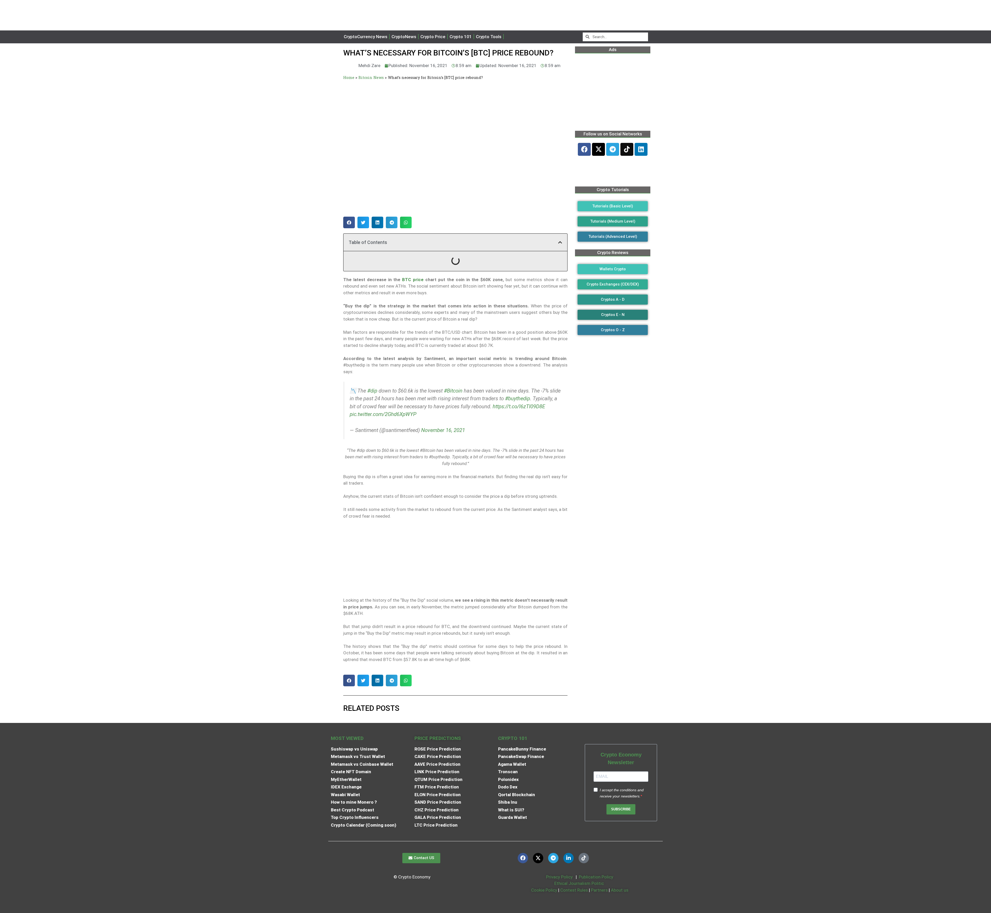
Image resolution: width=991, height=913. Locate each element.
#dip (372, 391)
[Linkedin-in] (568, 858)
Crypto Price (432, 36)
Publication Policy (596, 876)
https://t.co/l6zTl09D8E (519, 406)
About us (619, 890)
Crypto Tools (488, 36)
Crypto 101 (461, 36)
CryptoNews (403, 36)
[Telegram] (612, 149)
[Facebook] (584, 149)
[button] (349, 222)
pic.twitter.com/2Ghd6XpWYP (383, 414)
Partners (599, 890)
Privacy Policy (559, 876)
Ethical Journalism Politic (579, 883)
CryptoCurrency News (365, 36)
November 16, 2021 (443, 430)
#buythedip (517, 398)
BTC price (412, 279)
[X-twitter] (598, 149)
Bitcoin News (371, 77)
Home (348, 77)
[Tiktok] (626, 149)
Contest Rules (574, 890)
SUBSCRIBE (621, 809)
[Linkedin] (641, 149)
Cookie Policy (543, 890)
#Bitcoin (453, 391)
